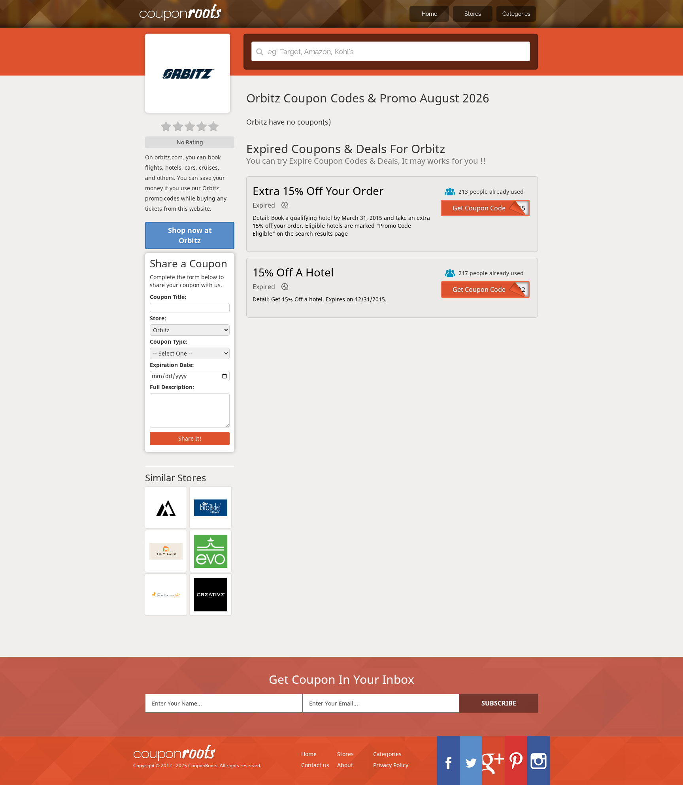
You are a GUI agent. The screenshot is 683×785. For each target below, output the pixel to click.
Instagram (538, 760)
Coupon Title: (168, 297)
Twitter (471, 760)
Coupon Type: (169, 341)
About (345, 765)
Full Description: (172, 387)
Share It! (189, 438)
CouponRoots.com (180, 13)
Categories (516, 14)
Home (429, 14)
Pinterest (516, 760)
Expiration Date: (172, 365)
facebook (448, 760)
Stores (472, 14)
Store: (158, 318)
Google (493, 760)
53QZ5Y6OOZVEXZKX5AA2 (486, 289)
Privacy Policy (390, 765)
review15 (511, 208)
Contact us (315, 765)
